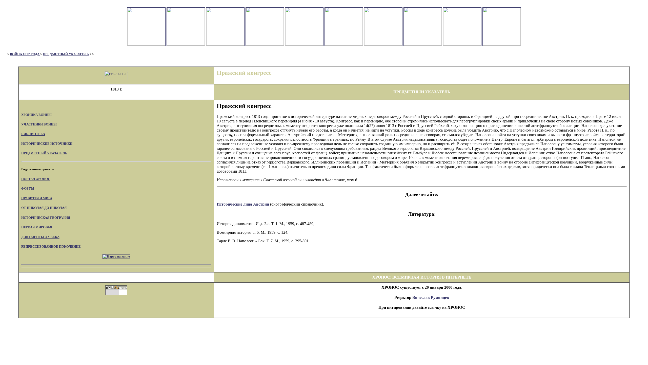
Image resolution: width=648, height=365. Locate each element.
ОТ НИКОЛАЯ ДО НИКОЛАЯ (44, 208)
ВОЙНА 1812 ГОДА (25, 54)
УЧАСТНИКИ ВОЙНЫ (39, 124)
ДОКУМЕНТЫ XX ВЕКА (40, 237)
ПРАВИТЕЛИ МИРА (36, 198)
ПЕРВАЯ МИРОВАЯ (36, 227)
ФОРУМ (27, 188)
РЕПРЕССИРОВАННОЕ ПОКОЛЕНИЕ (51, 246)
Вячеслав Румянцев (430, 297)
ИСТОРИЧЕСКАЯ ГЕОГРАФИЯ (45, 218)
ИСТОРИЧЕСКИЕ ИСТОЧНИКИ (46, 143)
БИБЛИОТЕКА (33, 134)
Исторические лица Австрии (243, 204)
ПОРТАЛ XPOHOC (35, 179)
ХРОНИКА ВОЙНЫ (36, 115)
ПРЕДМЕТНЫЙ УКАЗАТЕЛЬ (66, 54)
